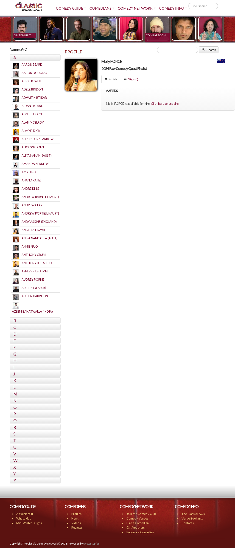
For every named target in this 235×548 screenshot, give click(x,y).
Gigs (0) (133, 79)
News (75, 518)
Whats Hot (23, 518)
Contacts (188, 523)
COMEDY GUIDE (69, 8)
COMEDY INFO (171, 8)
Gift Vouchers (135, 527)
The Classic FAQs (193, 514)
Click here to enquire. (165, 103)
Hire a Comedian (137, 523)
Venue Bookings (192, 518)
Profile (113, 79)
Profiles (76, 514)
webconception (91, 543)
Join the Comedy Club (141, 514)
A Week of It (24, 514)
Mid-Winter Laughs (29, 523)
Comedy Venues (137, 518)
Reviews (76, 527)
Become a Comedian (140, 532)
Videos (76, 523)
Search (211, 50)
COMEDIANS (100, 8)
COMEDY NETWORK (135, 8)
